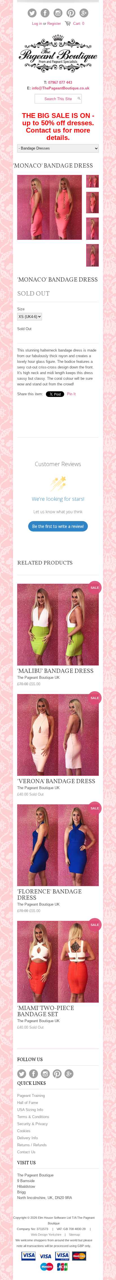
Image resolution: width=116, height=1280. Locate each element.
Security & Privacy (32, 1124)
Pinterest (70, 12)
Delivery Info (27, 1138)
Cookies (23, 1131)
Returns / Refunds (32, 1145)
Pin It (71, 394)
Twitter (32, 12)
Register (54, 23)
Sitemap (74, 1234)
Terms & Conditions (33, 1117)
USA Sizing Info (30, 1110)
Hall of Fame (27, 1103)
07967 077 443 (60, 82)
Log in (37, 23)
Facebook (45, 12)
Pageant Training (31, 1096)
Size (20, 309)
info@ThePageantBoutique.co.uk (60, 88)
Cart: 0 (78, 23)
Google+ (83, 12)
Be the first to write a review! (58, 526)
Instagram (58, 12)
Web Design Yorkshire (46, 1234)
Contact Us (26, 1152)
